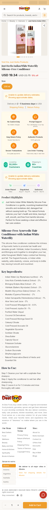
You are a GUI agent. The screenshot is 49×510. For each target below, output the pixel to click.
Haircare (21, 21)
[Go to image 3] (22, 57)
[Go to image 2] (21, 57)
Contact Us (37, 439)
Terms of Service (24, 448)
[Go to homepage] (24, 9)
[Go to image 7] (30, 57)
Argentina (7, 474)
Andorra (6, 470)
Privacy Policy (22, 435)
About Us (36, 432)
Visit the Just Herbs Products (15, 62)
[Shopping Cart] (44, 9)
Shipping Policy (17, 107)
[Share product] (44, 25)
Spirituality (6, 453)
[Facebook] (18, 495)
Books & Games (8, 456)
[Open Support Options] (43, 494)
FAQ (34, 449)
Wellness (5, 439)
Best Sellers (6, 432)
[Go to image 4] (24, 57)
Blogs (35, 456)
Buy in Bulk (37, 453)
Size (3, 81)
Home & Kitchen (8, 449)
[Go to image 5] (26, 57)
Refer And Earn (38, 436)
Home (4, 21)
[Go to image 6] (28, 57)
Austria (5, 482)
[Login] (39, 9)
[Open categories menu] (4, 9)
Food (4, 436)
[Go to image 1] (18, 57)
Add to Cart (35, 505)
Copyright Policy (23, 452)
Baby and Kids (7, 446)
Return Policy (33, 107)
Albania (6, 466)
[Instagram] (21, 495)
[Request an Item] (44, 15)
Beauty (12, 21)
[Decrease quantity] (5, 505)
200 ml (7, 86)
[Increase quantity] (18, 505)
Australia (6, 478)
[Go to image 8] (32, 57)
